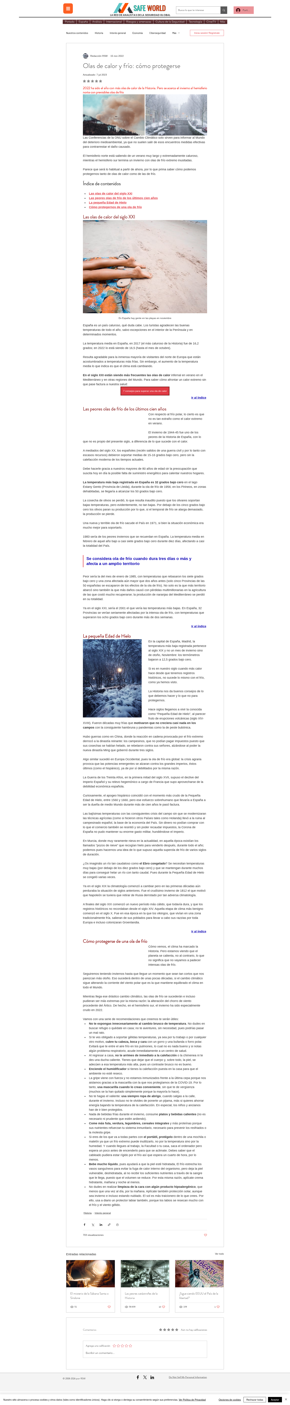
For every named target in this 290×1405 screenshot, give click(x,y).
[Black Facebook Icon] (137, 1390)
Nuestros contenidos (77, 33)
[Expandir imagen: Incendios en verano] (114, 114)
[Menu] (68, 8)
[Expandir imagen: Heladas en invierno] (176, 114)
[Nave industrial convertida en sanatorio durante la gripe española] (145, 1287)
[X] (145, 1390)
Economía (137, 33)
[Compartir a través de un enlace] (109, 1238)
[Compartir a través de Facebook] (84, 1238)
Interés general (118, 33)
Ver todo (219, 1267)
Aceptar (275, 1399)
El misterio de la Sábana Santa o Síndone (89, 1309)
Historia (99, 33)
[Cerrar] (286, 1399)
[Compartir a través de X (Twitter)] (92, 1238)
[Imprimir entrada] (117, 1238)
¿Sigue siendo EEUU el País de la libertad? (198, 1309)
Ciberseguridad (157, 33)
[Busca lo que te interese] (224, 10)
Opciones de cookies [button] (230, 1399)
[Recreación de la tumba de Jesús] (90, 1287)
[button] (112, 432)
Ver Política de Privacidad (192, 1399)
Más (174, 33)
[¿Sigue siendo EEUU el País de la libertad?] (199, 1287)
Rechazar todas (254, 1399)
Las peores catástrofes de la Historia (141, 1309)
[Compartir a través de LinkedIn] (101, 1238)
